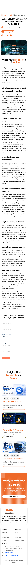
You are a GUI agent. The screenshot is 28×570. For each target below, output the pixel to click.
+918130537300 (9, 552)
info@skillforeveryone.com (11, 555)
